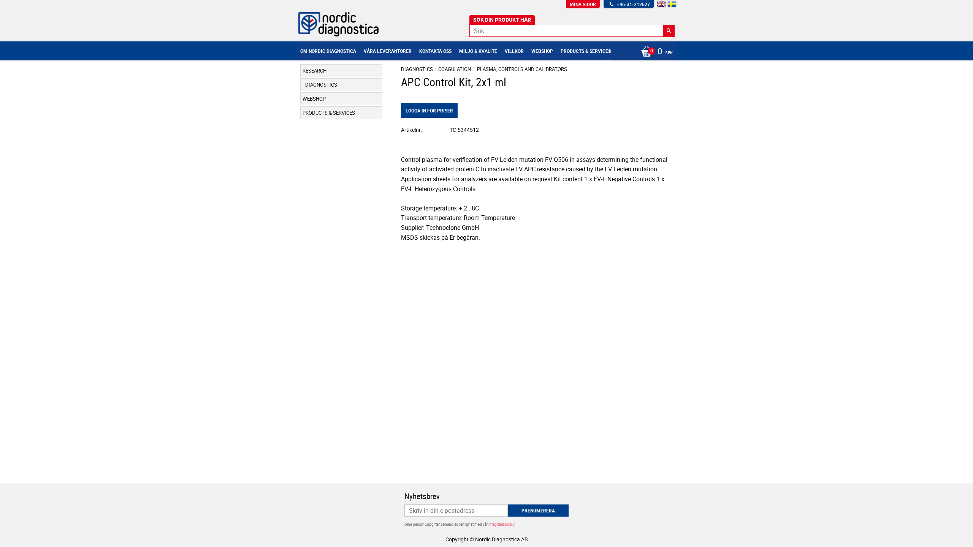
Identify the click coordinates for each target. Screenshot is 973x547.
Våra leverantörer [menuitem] (388, 51)
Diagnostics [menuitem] (321, 84)
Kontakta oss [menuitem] (435, 51)
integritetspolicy (501, 524)
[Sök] (669, 30)
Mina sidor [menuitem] (583, 4)
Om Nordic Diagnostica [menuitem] (328, 51)
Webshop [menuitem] (542, 51)
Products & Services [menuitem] (586, 51)
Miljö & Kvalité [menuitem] (478, 51)
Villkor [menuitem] (514, 51)
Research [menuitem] (314, 70)
